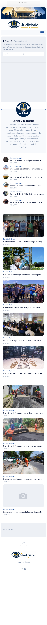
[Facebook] (25, 569)
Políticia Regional (9, 239)
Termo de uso (9, 529)
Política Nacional (16, 158)
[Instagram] (22, 569)
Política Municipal (9, 410)
